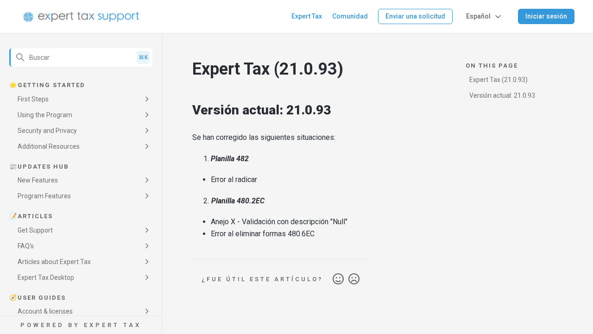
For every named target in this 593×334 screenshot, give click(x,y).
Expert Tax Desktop (46, 277)
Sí (338, 279)
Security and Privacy (47, 130)
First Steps (33, 99)
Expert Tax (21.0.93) (498, 79)
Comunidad (350, 16)
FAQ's (26, 246)
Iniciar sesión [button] (546, 16)
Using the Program (45, 115)
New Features (38, 180)
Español (478, 16)
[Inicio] (81, 17)
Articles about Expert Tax (54, 261)
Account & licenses (45, 311)
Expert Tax (306, 16)
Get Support (35, 230)
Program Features (44, 196)
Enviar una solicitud (415, 16)
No (354, 279)
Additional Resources (49, 146)
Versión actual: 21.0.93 (502, 95)
